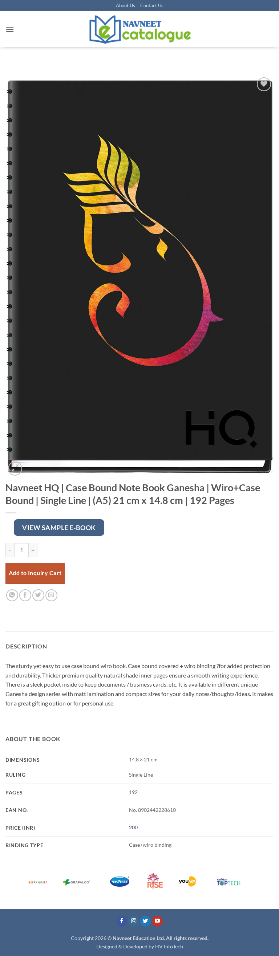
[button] (9, 29)
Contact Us (151, 5)
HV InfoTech (169, 946)
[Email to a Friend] (51, 595)
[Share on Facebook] (25, 595)
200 (133, 827)
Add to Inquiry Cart (35, 573)
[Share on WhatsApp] (12, 595)
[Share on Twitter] (38, 595)
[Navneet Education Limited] (139, 29)
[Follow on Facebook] (121, 921)
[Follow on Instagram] (133, 921)
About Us (125, 5)
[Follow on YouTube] (157, 921)
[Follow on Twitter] (145, 921)
